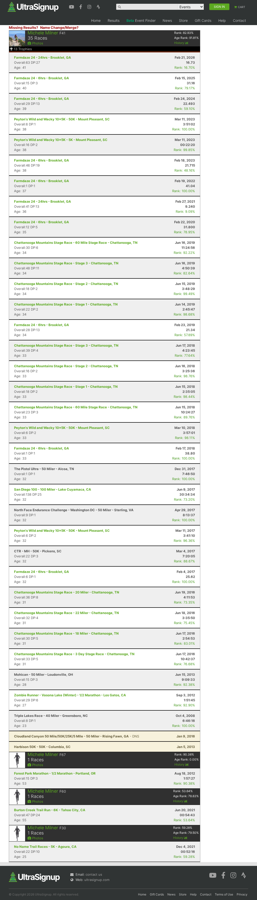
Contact (239, 20)
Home (96, 20)
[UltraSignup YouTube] (72, 6)
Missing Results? (23, 27)
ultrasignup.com (96, 880)
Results (113, 20)
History (179, 43)
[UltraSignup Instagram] (90, 6)
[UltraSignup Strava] (98, 6)
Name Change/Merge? (59, 27)
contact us (94, 874)
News (167, 20)
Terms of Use (224, 894)
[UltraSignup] (33, 7)
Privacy (242, 894)
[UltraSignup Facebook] (81, 6)
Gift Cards (203, 20)
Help (222, 20)
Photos (37, 43)
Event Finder (141, 20)
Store (183, 20)
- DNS (76, 736)
